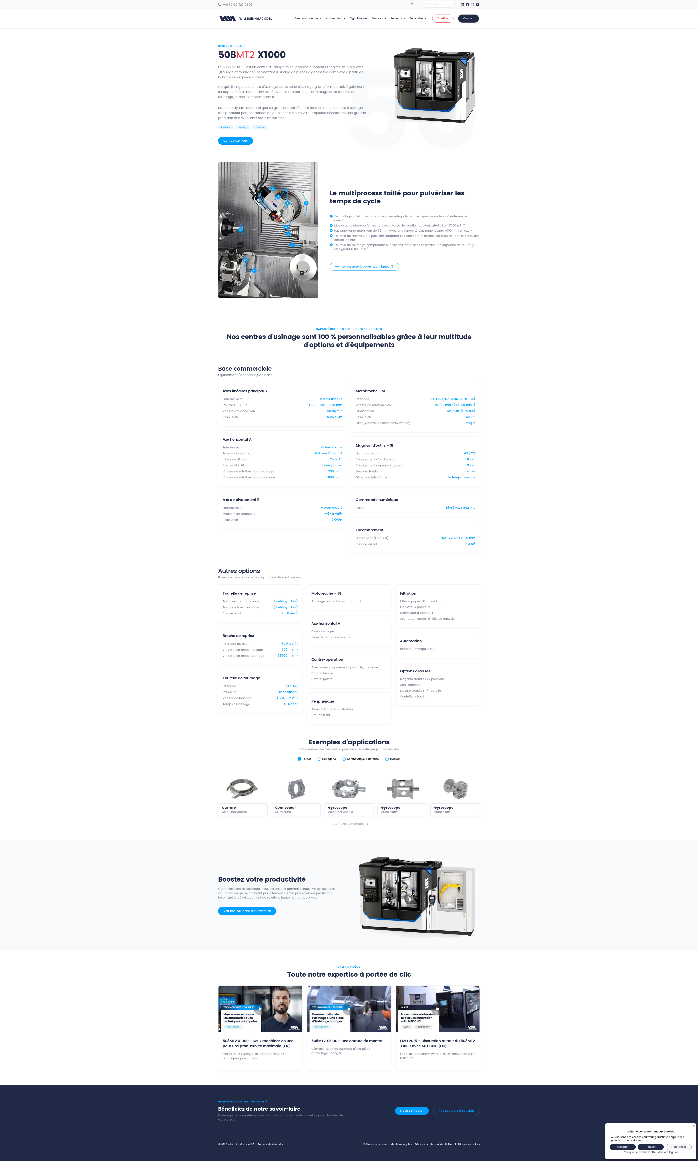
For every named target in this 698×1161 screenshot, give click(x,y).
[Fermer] (694, 1125)
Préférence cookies (375, 1144)
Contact (468, 18)
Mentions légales (401, 1144)
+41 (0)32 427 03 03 (237, 4)
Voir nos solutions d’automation (247, 911)
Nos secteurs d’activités (456, 1110)
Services (377, 18)
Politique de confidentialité (639, 1152)
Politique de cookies (467, 1144)
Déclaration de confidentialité (433, 1144)
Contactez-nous (235, 140)
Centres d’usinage (306, 18)
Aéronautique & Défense (363, 759)
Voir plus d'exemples (349, 824)
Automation (334, 18)
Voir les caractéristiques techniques (362, 266)
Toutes (306, 759)
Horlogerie (329, 759)
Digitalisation (358, 18)
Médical (395, 759)
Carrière (443, 18)
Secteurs (396, 18)
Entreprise (416, 18)
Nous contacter (412, 1110)
